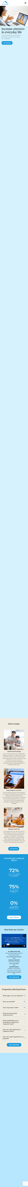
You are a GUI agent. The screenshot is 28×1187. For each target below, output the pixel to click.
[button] (25, 2)
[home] (4, 3)
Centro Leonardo (14, 963)
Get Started (7, 43)
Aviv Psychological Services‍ (14, 956)
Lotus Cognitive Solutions (14, 972)
